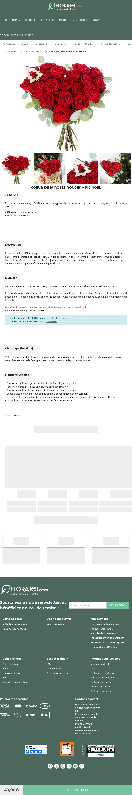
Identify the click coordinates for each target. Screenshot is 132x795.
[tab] (11, 44)
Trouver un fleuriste (12, 673)
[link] (66, 103)
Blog (5, 677)
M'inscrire (118, 605)
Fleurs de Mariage (55, 624)
